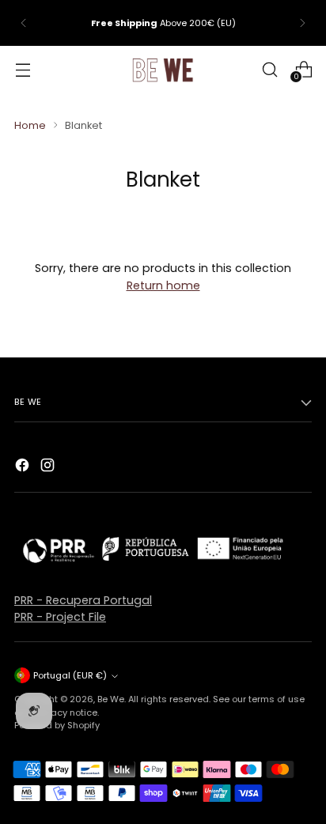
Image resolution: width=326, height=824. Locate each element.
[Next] (302, 23)
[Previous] (23, 23)
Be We (110, 699)
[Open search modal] (269, 69)
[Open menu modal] (22, 69)
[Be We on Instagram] (49, 467)
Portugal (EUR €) (70, 675)
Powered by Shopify (57, 725)
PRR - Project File (60, 617)
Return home (163, 285)
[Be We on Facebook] (23, 467)
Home (30, 125)
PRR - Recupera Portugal (83, 600)
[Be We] (163, 69)
